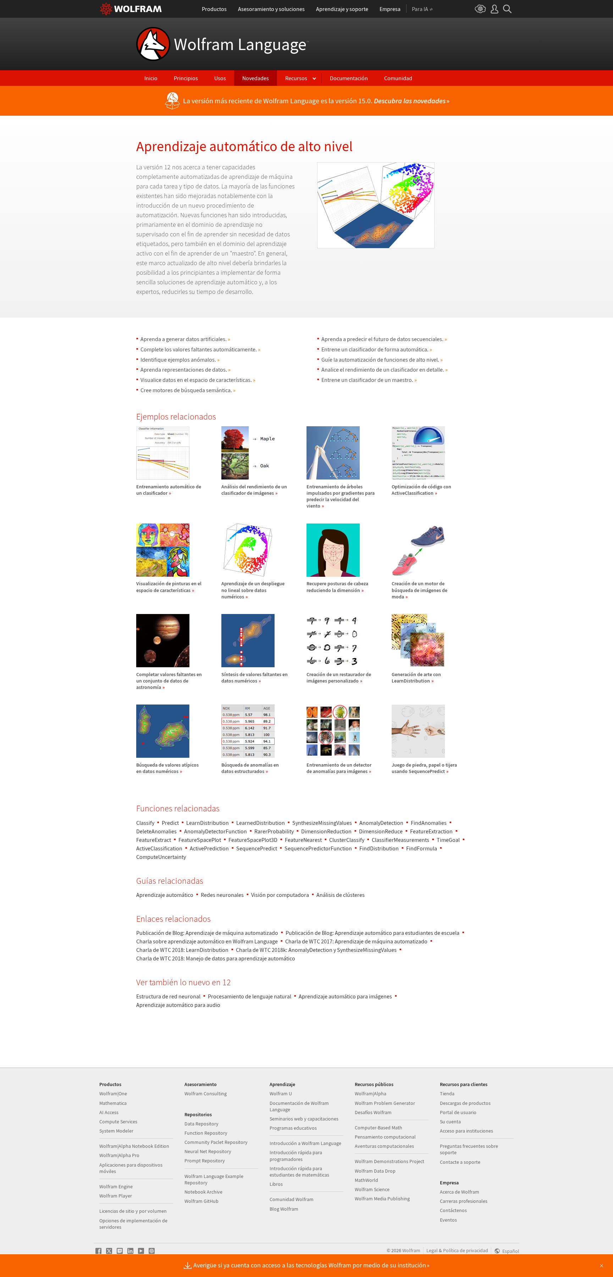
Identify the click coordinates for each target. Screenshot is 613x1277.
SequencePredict (256, 848)
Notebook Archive (203, 1192)
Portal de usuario (458, 1112)
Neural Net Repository (207, 1151)
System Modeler (116, 1131)
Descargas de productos (465, 1103)
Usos (220, 78)
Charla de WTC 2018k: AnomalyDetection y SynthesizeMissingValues (316, 949)
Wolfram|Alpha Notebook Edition (134, 1146)
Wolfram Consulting (205, 1093)
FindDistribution (379, 848)
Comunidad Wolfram (292, 1199)
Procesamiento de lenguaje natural (249, 996)
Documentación (349, 78)
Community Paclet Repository (216, 1142)
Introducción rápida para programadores (296, 1155)
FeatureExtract (153, 839)
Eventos (448, 1220)
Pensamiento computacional (385, 1137)
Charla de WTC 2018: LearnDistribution (182, 949)
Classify (145, 822)
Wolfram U (281, 1093)
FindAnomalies (429, 822)
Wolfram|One (113, 1093)
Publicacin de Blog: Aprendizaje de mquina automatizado (207, 932)
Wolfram (411, 1250)
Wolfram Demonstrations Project (389, 1161)
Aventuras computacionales (384, 1146)
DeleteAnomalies (156, 831)
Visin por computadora (280, 894)
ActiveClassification (159, 848)
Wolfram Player (115, 1196)
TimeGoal (448, 839)
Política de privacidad (465, 1250)
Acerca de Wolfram (459, 1192)
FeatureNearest (303, 839)
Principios (186, 78)
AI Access (108, 1112)
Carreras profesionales (463, 1201)
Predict (170, 822)
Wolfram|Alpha (370, 1093)
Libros (276, 1184)
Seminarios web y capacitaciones (304, 1119)
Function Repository (205, 1133)
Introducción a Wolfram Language (305, 1143)
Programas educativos (293, 1128)
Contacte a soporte (460, 1162)
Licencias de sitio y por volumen (133, 1211)
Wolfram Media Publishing (382, 1198)
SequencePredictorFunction (318, 848)
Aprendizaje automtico (164, 894)
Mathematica (113, 1103)
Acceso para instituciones (466, 1131)
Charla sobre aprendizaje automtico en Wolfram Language (207, 941)
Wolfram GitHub (201, 1201)
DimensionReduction (326, 831)
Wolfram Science (372, 1189)
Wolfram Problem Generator (385, 1103)
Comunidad (398, 78)
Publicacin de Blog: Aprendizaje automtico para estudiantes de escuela (372, 932)
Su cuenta (450, 1121)
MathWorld (366, 1180)
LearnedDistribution (260, 822)
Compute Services (118, 1121)
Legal (432, 1250)
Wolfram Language (241, 44)
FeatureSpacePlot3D (252, 839)
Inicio (151, 78)
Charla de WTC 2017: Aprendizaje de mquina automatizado (356, 941)
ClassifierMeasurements (400, 839)
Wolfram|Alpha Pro (119, 1155)
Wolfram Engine (116, 1186)
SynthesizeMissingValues (322, 822)
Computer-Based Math (378, 1127)
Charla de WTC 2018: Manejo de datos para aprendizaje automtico (215, 958)
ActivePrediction (209, 848)
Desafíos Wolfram (373, 1112)
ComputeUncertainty (161, 856)
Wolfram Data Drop (375, 1171)
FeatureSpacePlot (199, 839)
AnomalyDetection (381, 822)
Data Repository (201, 1123)
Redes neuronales (222, 894)
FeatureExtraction (431, 831)
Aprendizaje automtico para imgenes (345, 996)
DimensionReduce (381, 831)
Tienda (447, 1093)
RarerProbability (274, 831)
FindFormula (421, 848)
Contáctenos (453, 1210)
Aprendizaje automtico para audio (178, 1004)
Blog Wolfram (284, 1209)
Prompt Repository (204, 1160)
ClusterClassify (346, 839)
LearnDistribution (207, 822)
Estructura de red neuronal (168, 996)
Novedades (255, 78)
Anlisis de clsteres (340, 894)
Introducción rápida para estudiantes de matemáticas (299, 1171)
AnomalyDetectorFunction (215, 831)
